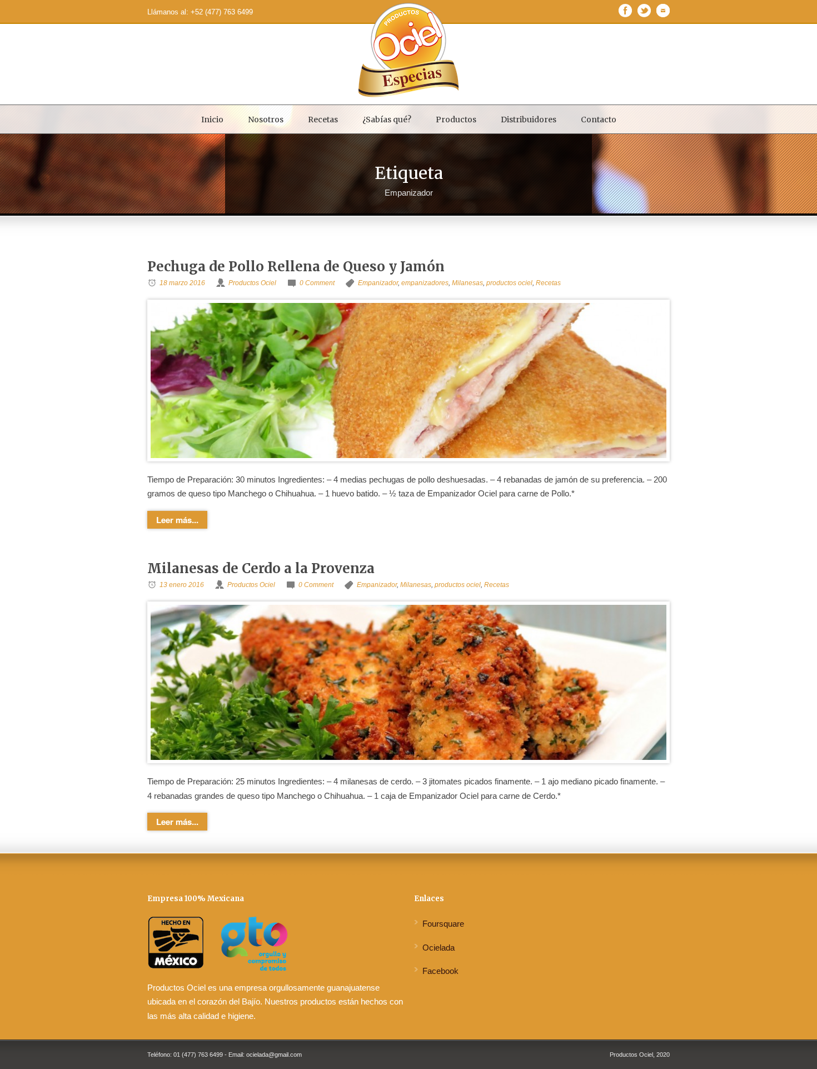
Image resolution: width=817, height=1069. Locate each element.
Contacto (598, 120)
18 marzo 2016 (182, 283)
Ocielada (438, 947)
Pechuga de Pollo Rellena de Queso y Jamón (296, 266)
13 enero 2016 (182, 585)
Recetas (323, 120)
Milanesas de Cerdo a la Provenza (261, 568)
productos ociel (509, 283)
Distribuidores (528, 120)
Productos (456, 120)
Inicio (212, 120)
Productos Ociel (252, 283)
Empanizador (378, 283)
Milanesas (467, 283)
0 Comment (317, 283)
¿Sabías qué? (386, 120)
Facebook (440, 971)
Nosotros (265, 120)
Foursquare (443, 923)
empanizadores (425, 283)
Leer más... (177, 520)
